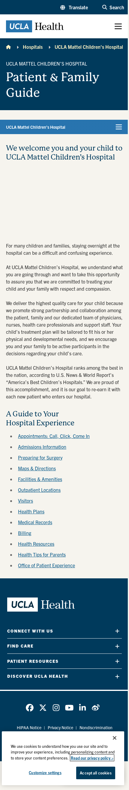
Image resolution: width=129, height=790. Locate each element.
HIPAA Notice (29, 727)
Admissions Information (42, 447)
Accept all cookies (95, 772)
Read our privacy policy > (92, 757)
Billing (24, 533)
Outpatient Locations (39, 490)
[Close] (114, 737)
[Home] (8, 46)
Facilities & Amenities (40, 479)
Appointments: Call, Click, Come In (54, 436)
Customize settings (45, 772)
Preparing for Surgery (40, 457)
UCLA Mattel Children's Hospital (89, 47)
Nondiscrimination (96, 727)
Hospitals (33, 47)
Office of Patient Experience (46, 565)
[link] (29, 707)
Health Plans (31, 511)
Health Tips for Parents (42, 554)
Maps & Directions (37, 468)
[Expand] (117, 630)
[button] (74, 7)
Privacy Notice (60, 727)
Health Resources (36, 544)
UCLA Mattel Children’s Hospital (35, 127)
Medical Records (35, 522)
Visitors (25, 501)
